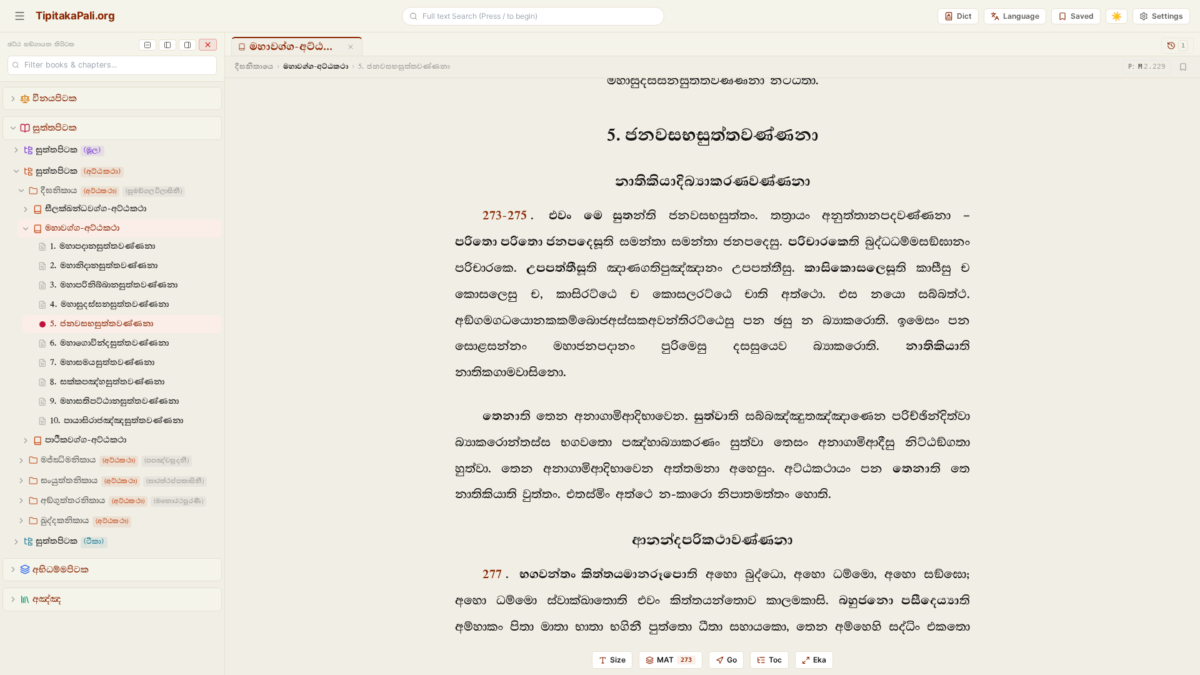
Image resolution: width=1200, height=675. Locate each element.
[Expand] (13, 98)
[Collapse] (13, 128)
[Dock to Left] (167, 45)
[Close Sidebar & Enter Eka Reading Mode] (208, 45)
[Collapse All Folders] (147, 45)
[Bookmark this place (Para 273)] (1183, 67)
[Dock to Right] (187, 45)
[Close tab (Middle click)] (351, 47)
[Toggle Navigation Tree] (19, 16)
